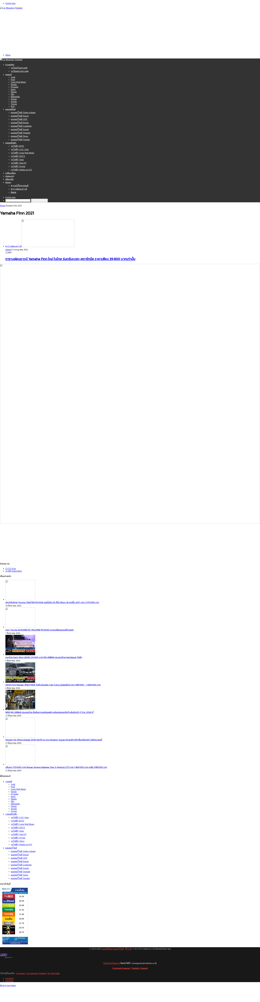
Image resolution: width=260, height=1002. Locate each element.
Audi (13, 77)
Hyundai (14, 87)
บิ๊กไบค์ (128, 949)
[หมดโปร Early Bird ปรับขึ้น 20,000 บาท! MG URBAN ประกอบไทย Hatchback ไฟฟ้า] (20, 654)
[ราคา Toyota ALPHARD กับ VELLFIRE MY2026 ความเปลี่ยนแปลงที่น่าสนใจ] (20, 627)
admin (8, 249)
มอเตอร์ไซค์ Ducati (20, 116)
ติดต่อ (13, 192)
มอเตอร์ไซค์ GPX (19, 119)
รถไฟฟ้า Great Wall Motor (22, 153)
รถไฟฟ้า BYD (17, 146)
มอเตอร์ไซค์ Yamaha (20, 139)
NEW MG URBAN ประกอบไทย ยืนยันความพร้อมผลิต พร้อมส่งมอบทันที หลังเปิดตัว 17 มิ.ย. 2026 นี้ (49, 712)
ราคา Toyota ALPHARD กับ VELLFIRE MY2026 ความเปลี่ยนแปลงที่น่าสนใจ (39, 629)
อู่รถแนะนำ (9, 176)
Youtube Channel (139, 968)
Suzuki (14, 101)
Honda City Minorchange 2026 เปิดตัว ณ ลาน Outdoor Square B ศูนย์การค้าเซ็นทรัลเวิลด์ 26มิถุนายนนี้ (53, 739)
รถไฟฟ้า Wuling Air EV (21, 170)
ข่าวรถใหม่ (9, 64)
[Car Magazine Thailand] (11, 8)
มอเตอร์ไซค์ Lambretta (21, 126)
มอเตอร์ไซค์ (10, 109)
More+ (8, 182)
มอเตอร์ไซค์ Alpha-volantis (23, 112)
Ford (13, 79)
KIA (13, 106)
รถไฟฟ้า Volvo (17, 841)
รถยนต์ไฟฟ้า (10, 142)
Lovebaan (20, 973)
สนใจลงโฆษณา (111, 963)
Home (2, 205)
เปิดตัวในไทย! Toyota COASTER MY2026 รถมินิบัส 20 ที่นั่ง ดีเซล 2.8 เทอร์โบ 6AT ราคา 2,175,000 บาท (52, 602)
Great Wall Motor (18, 82)
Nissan (14, 99)
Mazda (14, 92)
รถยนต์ (8, 74)
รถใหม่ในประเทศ (19, 68)
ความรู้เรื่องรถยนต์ (19, 185)
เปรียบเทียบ (10, 173)
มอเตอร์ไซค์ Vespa (19, 136)
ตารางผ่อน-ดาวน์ (19, 189)
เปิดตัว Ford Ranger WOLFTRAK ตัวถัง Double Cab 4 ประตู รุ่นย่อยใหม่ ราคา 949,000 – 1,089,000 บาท (53, 684)
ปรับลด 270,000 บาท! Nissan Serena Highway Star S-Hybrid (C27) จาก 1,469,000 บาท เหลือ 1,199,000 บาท (56, 767)
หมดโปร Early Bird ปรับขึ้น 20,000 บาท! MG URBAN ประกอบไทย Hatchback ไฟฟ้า (43, 657)
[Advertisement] (130, 29)
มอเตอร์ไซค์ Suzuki (20, 129)
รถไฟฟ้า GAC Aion (20, 149)
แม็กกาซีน (9, 179)
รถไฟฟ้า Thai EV (19, 163)
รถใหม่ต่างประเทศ (19, 71)
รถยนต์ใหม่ (106, 949)
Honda (14, 84)
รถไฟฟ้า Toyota (18, 166)
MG (12, 94)
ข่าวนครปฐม (54, 973)
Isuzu (13, 89)
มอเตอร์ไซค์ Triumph (20, 133)
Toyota (14, 104)
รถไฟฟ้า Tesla (17, 159)
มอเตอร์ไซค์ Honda (20, 123)
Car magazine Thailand (36, 973)
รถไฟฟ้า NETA (18, 156)
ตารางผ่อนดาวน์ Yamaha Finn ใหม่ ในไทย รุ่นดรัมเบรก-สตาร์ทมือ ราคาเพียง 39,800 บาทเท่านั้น (70, 258)
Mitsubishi (15, 97)
